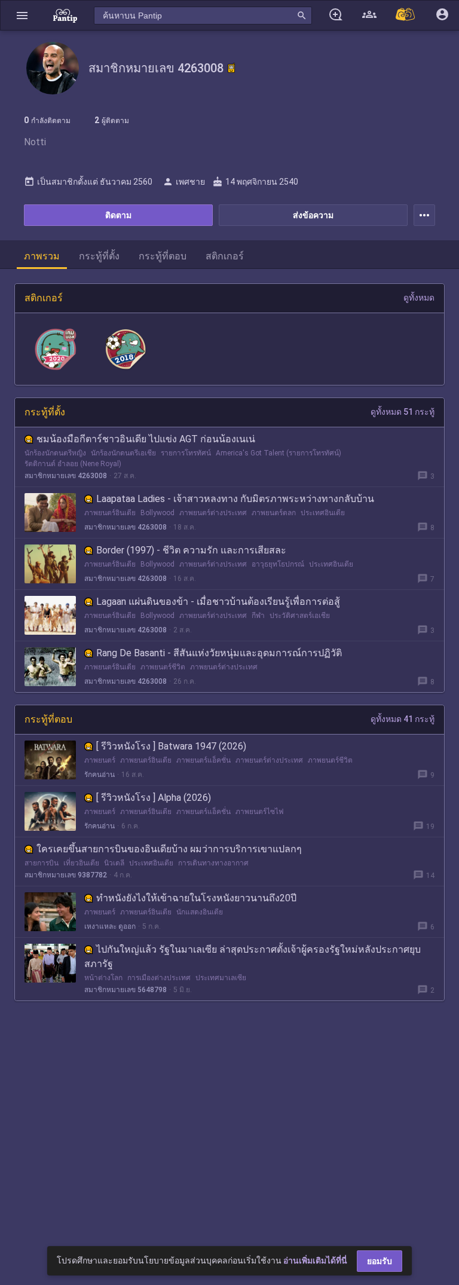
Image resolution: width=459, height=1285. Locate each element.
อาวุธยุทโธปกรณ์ (278, 564)
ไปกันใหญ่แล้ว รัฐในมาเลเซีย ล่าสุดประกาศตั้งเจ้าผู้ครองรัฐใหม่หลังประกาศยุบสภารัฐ (252, 956)
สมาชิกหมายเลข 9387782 (66, 875)
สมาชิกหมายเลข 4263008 (66, 476)
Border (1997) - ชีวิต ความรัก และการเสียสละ (191, 550)
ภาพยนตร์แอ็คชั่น (203, 760)
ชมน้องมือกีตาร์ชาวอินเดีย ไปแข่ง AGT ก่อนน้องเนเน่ (145, 439)
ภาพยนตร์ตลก (274, 513)
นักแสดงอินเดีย (199, 912)
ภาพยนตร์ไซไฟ (259, 811)
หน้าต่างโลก (103, 978)
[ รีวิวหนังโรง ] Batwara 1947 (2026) (171, 746)
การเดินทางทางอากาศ (213, 863)
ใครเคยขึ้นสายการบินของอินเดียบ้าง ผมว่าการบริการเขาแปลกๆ (169, 849)
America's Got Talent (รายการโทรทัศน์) (278, 453)
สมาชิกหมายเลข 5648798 (125, 990)
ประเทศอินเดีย (323, 513)
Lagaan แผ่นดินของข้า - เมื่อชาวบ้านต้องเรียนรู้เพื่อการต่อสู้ (218, 601)
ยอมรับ (379, 1261)
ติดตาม (118, 215)
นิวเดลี (114, 863)
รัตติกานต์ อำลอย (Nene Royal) (73, 464)
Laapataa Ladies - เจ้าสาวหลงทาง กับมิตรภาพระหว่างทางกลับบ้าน (235, 498)
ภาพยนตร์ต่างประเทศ (213, 513)
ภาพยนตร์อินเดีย (110, 513)
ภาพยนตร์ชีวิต (162, 667)
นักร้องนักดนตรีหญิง (55, 453)
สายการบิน (42, 863)
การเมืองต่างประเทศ (159, 978)
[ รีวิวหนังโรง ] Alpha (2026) (153, 797)
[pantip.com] (65, 15)
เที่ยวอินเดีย (81, 863)
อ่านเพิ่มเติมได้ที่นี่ (315, 1260)
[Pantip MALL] (406, 15)
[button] (22, 15)
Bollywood (157, 513)
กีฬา (258, 615)
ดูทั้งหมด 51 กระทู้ (402, 412)
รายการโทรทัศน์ (186, 453)
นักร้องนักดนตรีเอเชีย (123, 453)
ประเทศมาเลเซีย (220, 978)
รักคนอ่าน (99, 774)
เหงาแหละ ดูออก (110, 926)
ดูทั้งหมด (418, 297)
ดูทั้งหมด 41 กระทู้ (402, 719)
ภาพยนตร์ (99, 760)
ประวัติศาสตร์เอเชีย (300, 615)
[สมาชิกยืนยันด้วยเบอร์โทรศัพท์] (231, 68)
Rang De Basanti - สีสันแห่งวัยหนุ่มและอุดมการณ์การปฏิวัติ (219, 653)
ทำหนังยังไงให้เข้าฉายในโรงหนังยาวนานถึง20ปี (196, 898)
